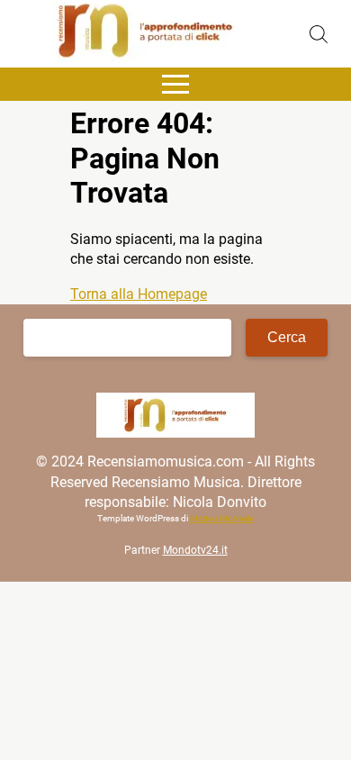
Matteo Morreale (222, 518)
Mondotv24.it (195, 550)
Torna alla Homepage (138, 294)
